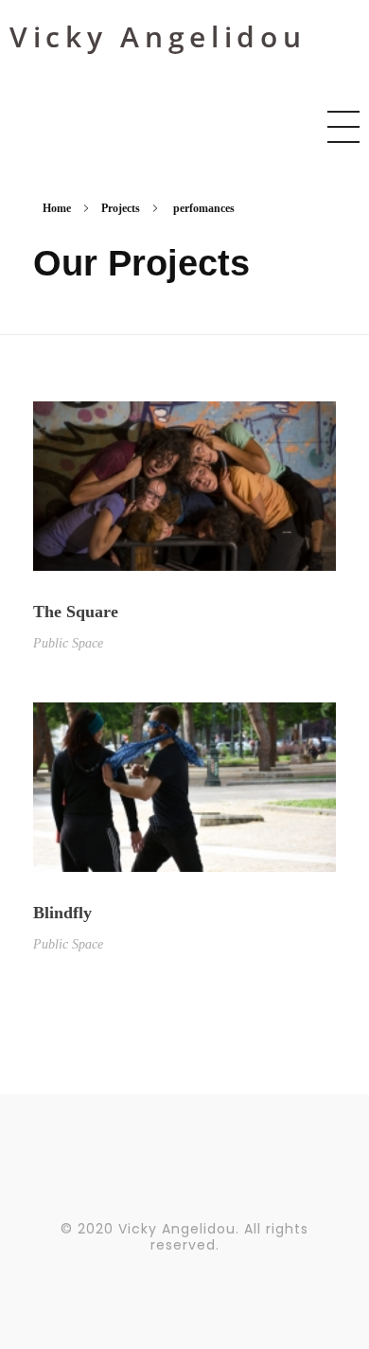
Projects (120, 208)
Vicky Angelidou (158, 36)
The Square (75, 611)
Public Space (68, 642)
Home (57, 208)
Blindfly (62, 912)
